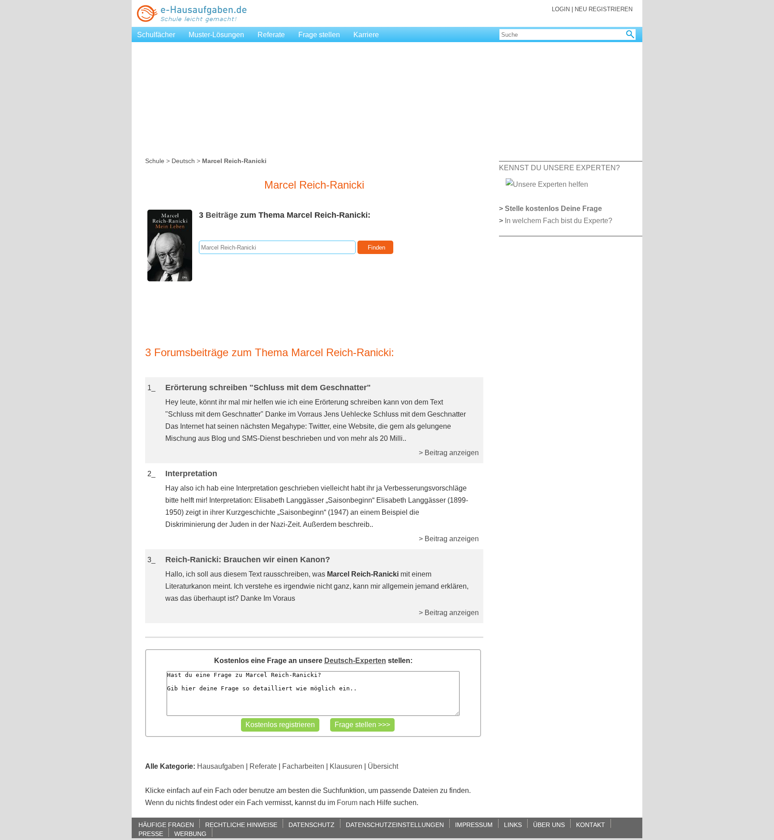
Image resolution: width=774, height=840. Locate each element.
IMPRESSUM (474, 824)
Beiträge (222, 215)
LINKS (513, 824)
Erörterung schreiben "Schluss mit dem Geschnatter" (268, 387)
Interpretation (191, 473)
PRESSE (150, 833)
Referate (271, 35)
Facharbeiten (303, 766)
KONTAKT (590, 824)
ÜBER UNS (549, 824)
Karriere (366, 35)
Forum (347, 802)
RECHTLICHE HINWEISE (241, 824)
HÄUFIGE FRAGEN (166, 824)
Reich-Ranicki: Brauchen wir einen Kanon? (247, 559)
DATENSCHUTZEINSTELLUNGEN (395, 824)
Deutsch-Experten (355, 660)
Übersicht (383, 766)
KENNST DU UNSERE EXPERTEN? (559, 168)
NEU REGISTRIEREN (603, 9)
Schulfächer (156, 35)
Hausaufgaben (220, 766)
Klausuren (346, 766)
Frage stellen (319, 35)
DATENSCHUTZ (311, 824)
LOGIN (561, 9)
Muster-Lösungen (216, 35)
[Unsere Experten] (547, 184)
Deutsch (183, 160)
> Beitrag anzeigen (449, 453)
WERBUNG (190, 833)
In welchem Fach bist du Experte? (558, 220)
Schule (154, 160)
